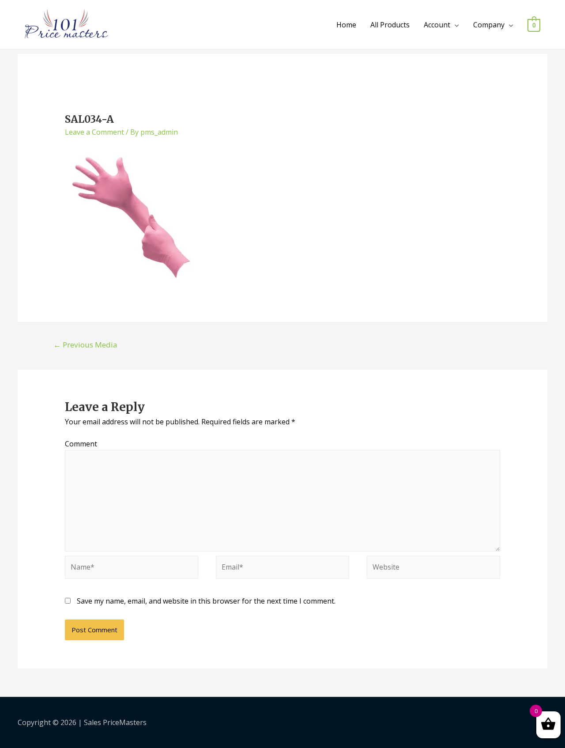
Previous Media (85, 345)
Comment (81, 444)
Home (346, 25)
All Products (390, 25)
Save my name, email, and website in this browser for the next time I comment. (206, 601)
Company (489, 25)
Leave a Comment (94, 132)
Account (437, 25)
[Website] (433, 569)
